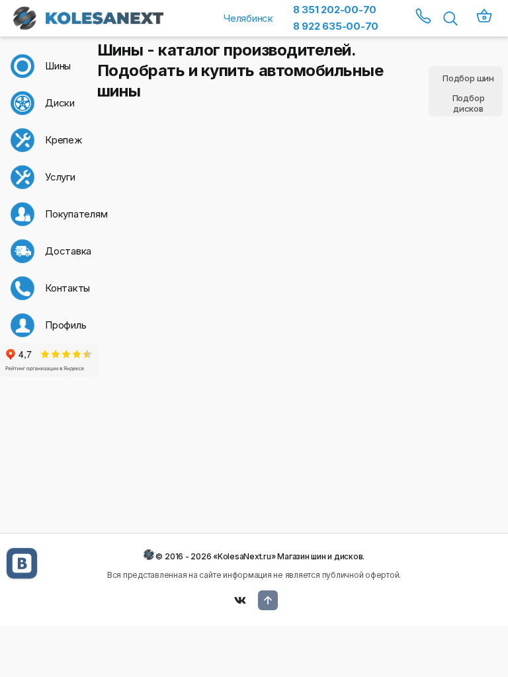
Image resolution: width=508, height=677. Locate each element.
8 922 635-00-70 (335, 26)
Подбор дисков (468, 104)
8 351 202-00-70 (334, 9)
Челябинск (248, 18)
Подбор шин (468, 78)
